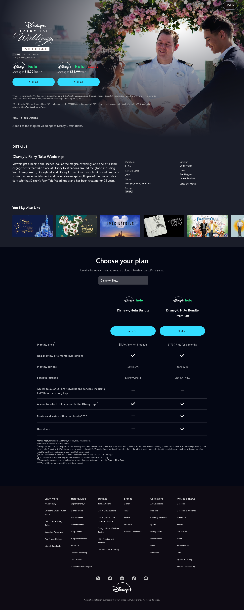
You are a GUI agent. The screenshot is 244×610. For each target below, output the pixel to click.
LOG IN (230, 5)
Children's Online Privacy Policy (55, 513)
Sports (153, 525)
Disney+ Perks (77, 511)
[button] (82, 499)
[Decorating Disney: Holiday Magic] (76, 226)
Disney (127, 504)
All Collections (156, 504)
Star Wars (128, 525)
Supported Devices (79, 539)
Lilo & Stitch (182, 532)
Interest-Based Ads (53, 546)
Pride (152, 546)
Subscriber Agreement (54, 532)
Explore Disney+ (78, 504)
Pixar (126, 511)
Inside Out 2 (182, 518)
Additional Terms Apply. (36, 107)
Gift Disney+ (76, 559)
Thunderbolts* (183, 546)
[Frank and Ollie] (207, 226)
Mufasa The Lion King (186, 566)
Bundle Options (104, 504)
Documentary (156, 539)
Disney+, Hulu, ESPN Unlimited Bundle (106, 520)
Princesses (154, 552)
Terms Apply (43, 441)
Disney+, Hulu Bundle (107, 511)
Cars (179, 552)
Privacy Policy (50, 504)
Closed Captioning (79, 552)
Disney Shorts (156, 532)
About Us (75, 546)
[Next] (237, 226)
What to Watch (77, 525)
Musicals (154, 511)
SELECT (33, 81)
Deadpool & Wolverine (186, 511)
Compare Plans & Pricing (108, 550)
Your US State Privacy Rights (53, 523)
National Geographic (132, 532)
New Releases (77, 518)
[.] (98, 578)
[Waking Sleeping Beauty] (164, 226)
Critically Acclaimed (158, 518)
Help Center (76, 532)
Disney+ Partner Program (81, 566)
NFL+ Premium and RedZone (106, 541)
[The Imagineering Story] (120, 226)
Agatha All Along (184, 559)
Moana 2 (180, 525)
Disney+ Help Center (116, 460)
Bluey (179, 539)
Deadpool (181, 504)
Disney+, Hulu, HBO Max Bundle (108, 530)
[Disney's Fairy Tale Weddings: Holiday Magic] (32, 226)
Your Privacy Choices (53, 539)
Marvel (127, 518)
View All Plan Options (25, 117)
